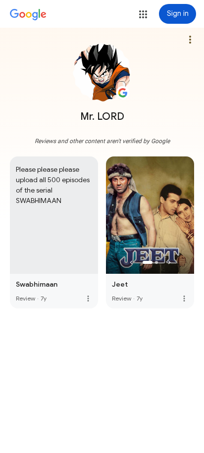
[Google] (28, 15)
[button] (143, 14)
